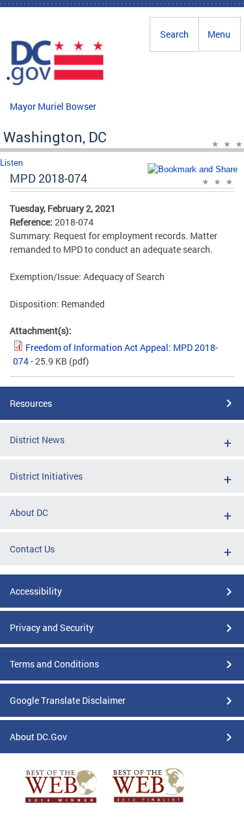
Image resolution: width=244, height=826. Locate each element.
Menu (219, 34)
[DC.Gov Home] (55, 83)
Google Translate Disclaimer (68, 700)
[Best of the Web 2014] (61, 803)
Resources (31, 403)
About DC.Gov (38, 736)
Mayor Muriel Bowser (53, 106)
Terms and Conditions (54, 664)
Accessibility (36, 591)
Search (174, 34)
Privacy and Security (52, 627)
